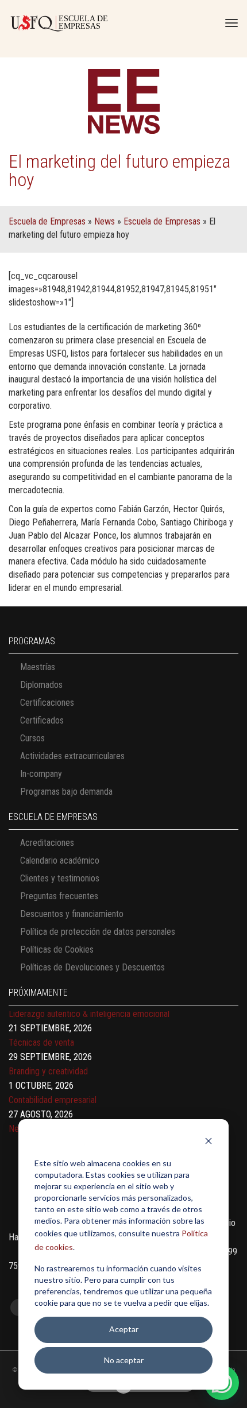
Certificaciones (47, 702)
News (104, 221)
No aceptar (124, 1360)
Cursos (32, 738)
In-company (41, 773)
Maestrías (37, 667)
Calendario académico (59, 860)
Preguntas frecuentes (59, 896)
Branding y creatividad (48, 1061)
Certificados (42, 720)
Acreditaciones (47, 842)
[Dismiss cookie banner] (208, 1142)
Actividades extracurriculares (72, 756)
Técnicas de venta (41, 1032)
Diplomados (41, 684)
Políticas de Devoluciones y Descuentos (92, 967)
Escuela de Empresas (47, 221)
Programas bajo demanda (66, 791)
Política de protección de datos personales (97, 931)
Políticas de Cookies (57, 949)
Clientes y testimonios (59, 878)
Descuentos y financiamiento (72, 913)
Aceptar (123, 1329)
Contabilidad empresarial (53, 1090)
